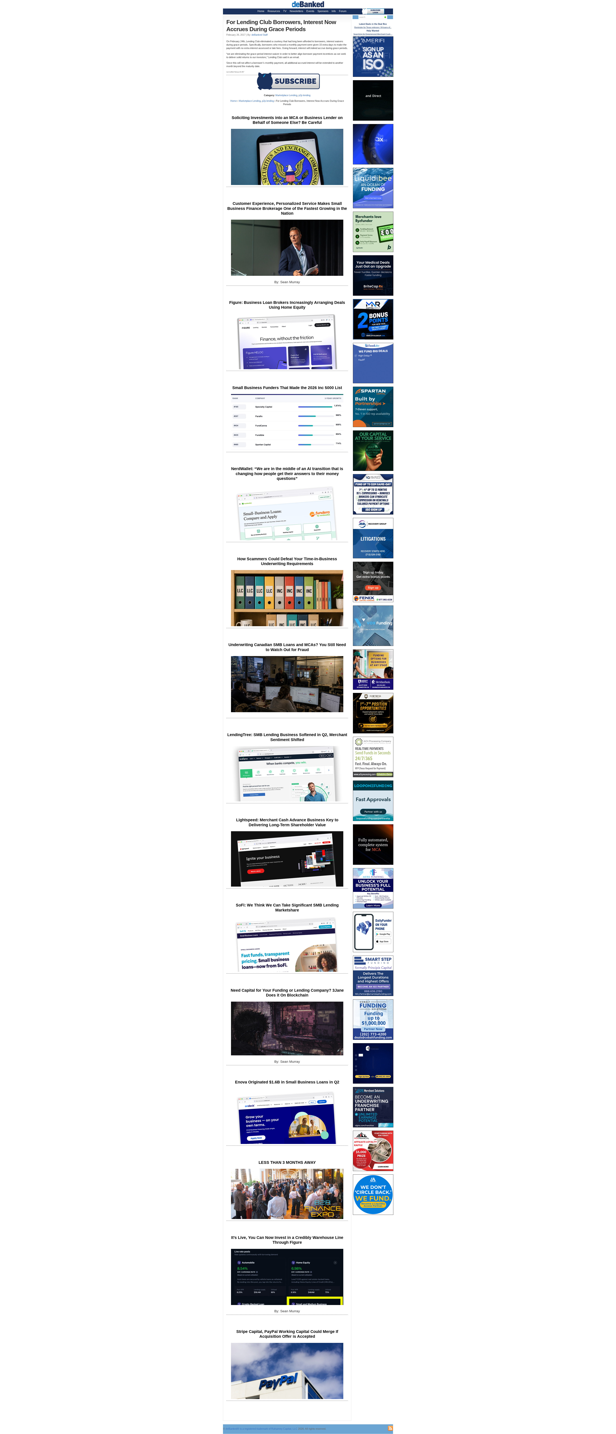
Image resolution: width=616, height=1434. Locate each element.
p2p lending (304, 95)
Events (310, 11)
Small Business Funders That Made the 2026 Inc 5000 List (287, 387)
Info (334, 11)
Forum (342, 11)
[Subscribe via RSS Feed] (390, 1428)
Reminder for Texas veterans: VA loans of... (372, 27)
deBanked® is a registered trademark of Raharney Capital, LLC (261, 1428)
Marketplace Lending (286, 95)
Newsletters (296, 11)
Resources (274, 11)
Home (260, 11)
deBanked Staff (260, 34)
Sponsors (322, 11)
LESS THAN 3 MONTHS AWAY (287, 1162)
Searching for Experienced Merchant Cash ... (372, 34)
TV (285, 11)
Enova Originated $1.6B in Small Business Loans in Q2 (287, 1082)
